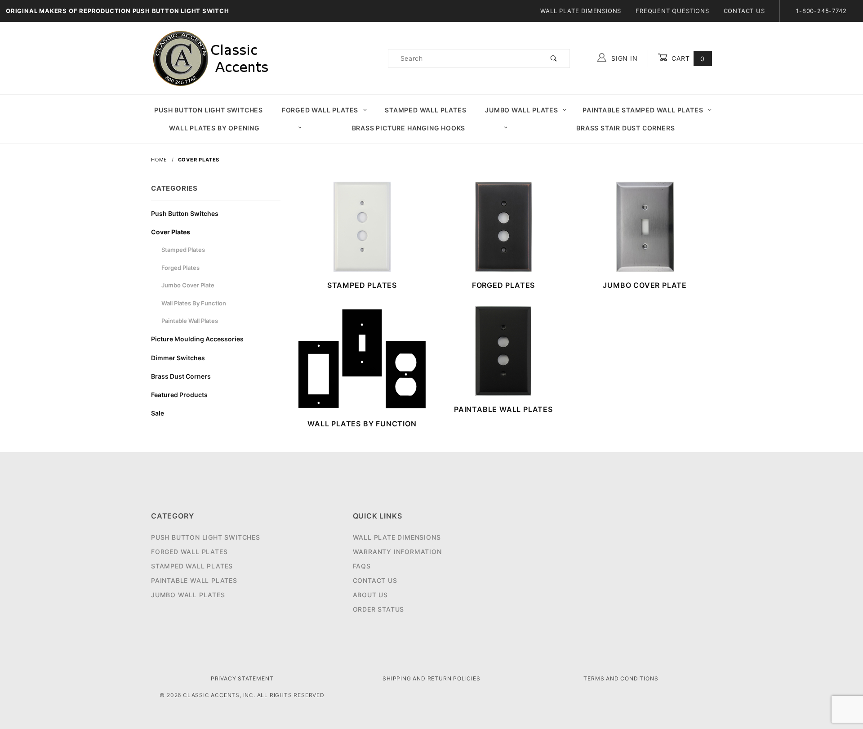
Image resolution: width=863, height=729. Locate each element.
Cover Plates (170, 232)
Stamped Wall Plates (425, 110)
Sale (157, 413)
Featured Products (179, 394)
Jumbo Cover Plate (187, 285)
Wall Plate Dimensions (580, 10)
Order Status (379, 609)
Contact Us (744, 10)
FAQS (362, 566)
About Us (370, 595)
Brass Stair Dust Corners (625, 128)
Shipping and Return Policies (431, 678)
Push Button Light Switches (208, 110)
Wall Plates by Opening (214, 128)
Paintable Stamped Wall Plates (643, 110)
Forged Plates (180, 267)
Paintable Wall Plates (189, 320)
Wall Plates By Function (193, 303)
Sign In (623, 58)
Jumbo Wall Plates (521, 110)
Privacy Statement (242, 678)
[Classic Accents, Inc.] (211, 58)
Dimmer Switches (178, 358)
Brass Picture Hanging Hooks (409, 128)
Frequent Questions (672, 10)
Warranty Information (397, 551)
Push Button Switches (184, 213)
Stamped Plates (183, 249)
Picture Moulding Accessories (197, 339)
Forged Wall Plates (320, 110)
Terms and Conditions (620, 678)
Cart (687, 58)
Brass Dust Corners (181, 376)
